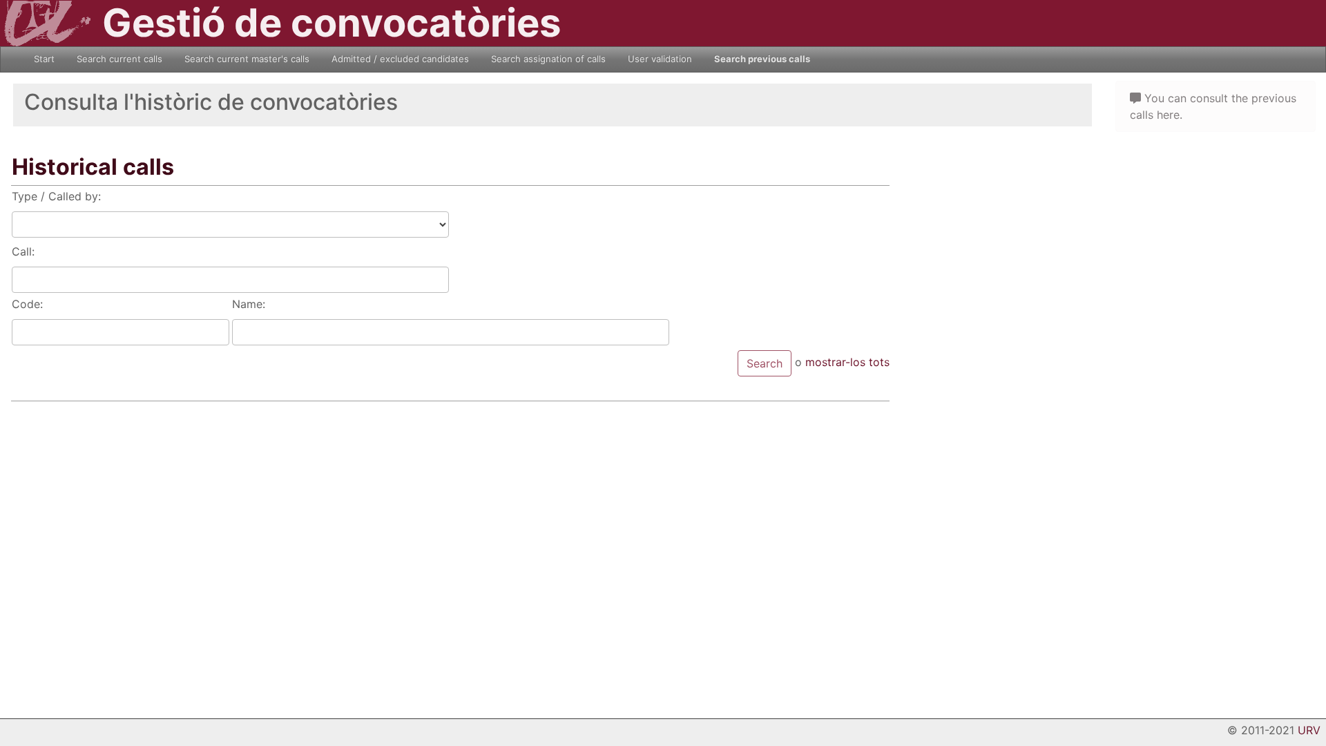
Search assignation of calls (548, 58)
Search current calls (119, 58)
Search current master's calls (246, 58)
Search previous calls (762, 58)
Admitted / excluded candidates (400, 58)
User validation (660, 58)
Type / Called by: (56, 196)
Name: (248, 304)
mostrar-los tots (847, 362)
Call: (23, 251)
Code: (27, 304)
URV (1309, 730)
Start (44, 58)
